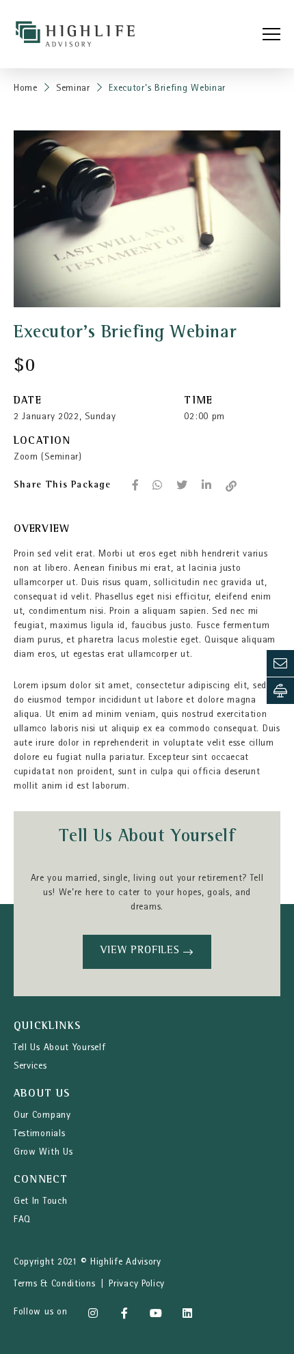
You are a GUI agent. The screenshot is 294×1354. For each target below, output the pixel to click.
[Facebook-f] (124, 1313)
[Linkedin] (187, 1313)
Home (26, 89)
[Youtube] (155, 1313)
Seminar (73, 89)
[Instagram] (93, 1313)
